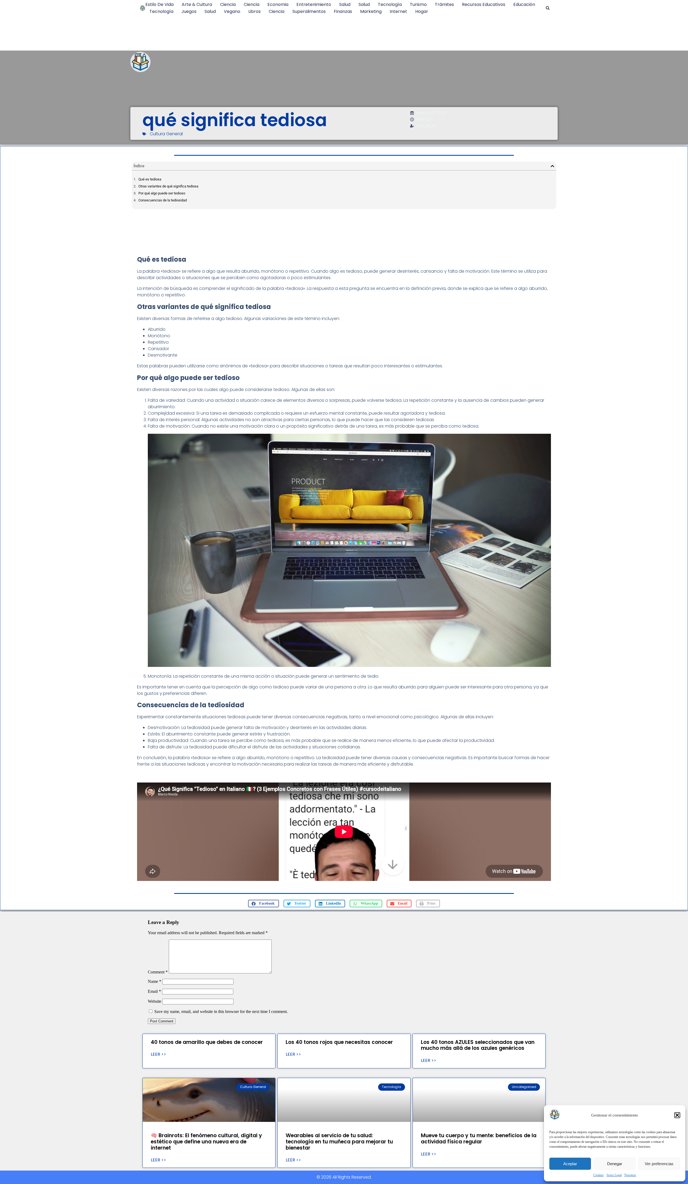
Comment (158, 972)
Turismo (418, 4)
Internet (398, 11)
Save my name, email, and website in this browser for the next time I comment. (221, 1011)
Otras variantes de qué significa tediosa (168, 186)
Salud (344, 4)
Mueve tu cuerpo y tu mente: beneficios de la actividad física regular (478, 1138)
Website (154, 1001)
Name (154, 981)
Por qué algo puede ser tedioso (161, 193)
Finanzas (343, 11)
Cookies (598, 1175)
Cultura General (166, 134)
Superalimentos (309, 11)
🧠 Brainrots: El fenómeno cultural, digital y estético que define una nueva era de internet (206, 1141)
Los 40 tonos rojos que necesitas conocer (339, 1042)
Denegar (614, 1163)
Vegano (232, 11)
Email (154, 991)
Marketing (371, 11)
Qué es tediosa (149, 179)
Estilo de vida (159, 4)
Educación (524, 4)
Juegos (188, 11)
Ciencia (228, 4)
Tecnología (390, 4)
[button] (677, 1115)
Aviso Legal (614, 1175)
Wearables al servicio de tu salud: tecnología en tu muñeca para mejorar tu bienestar (339, 1141)
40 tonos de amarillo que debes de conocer (207, 1042)
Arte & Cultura (197, 4)
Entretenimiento (313, 4)
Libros (254, 11)
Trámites (444, 4)
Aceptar (570, 1163)
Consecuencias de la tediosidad (162, 200)
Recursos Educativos (483, 4)
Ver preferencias (659, 1163)
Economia (277, 4)
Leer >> (158, 1054)
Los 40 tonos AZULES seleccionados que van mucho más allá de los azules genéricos (478, 1045)
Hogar (421, 11)
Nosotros (630, 1175)
